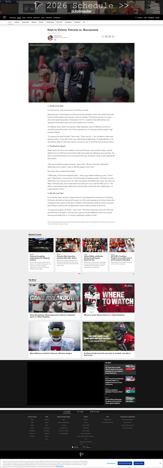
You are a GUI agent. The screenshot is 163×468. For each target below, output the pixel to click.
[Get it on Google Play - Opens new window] (87, 448)
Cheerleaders (32, 430)
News (32, 419)
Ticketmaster (86, 428)
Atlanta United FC (128, 422)
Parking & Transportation (63, 422)
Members (86, 419)
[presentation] (133, 274)
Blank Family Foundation (127, 419)
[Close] (160, 463)
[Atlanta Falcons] (81, 455)
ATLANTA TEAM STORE (107, 422)
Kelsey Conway (58, 35)
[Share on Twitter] (106, 37)
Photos (32, 425)
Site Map (32, 436)
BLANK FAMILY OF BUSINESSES (127, 416)
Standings (46, 433)
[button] (81, 73)
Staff (46, 439)
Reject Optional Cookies (125, 463)
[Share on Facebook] (103, 37)
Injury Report (46, 428)
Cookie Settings (111, 463)
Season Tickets (85, 425)
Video (32, 422)
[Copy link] (113, 36)
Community (32, 433)
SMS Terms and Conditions (85, 441)
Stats (46, 425)
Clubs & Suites (85, 430)
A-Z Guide (63, 425)
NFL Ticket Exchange (85, 433)
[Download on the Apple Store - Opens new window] (75, 447)
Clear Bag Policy (63, 428)
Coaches (47, 436)
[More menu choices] (62, 17)
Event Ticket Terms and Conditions (86, 436)
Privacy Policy (59, 466)
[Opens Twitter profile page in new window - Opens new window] (55, 40)
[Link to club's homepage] (5, 17)
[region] (81, 463)
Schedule (46, 419)
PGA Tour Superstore (128, 428)
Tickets (85, 422)
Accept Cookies (139, 463)
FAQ (86, 439)
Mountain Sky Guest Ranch (127, 425)
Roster (46, 422)
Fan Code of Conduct (64, 430)
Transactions (46, 430)
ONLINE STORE (107, 419)
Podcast (32, 428)
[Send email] (109, 37)
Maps (63, 419)
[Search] (136, 17)
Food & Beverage (63, 433)
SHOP (107, 416)
